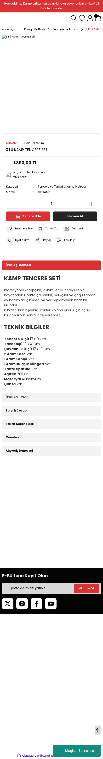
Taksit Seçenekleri (20, 424)
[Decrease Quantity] (10, 204)
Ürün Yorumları (17, 397)
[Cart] (98, 18)
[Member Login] (90, 18)
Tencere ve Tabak (50, 187)
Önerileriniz (14, 437)
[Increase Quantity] (92, 204)
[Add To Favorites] (19, 229)
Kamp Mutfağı (75, 187)
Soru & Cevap (16, 410)
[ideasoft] (26, 756)
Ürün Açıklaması (18, 265)
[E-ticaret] (51, 755)
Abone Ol (86, 588)
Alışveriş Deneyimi (19, 451)
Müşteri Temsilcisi (80, 750)
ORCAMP (44, 192)
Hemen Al (75, 216)
